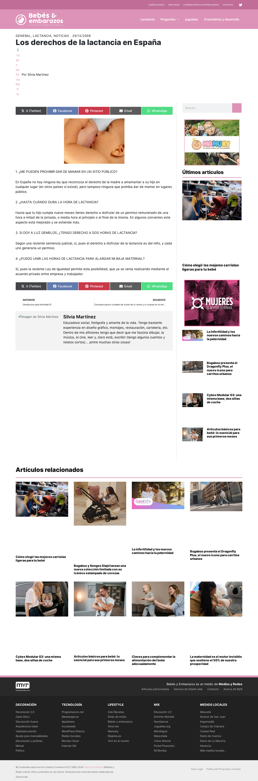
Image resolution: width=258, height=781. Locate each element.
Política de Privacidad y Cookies (223, 769)
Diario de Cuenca (210, 736)
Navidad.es (161, 721)
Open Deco (23, 716)
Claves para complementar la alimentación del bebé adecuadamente (153, 660)
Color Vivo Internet (93, 767)
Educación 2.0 (162, 712)
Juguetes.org (162, 726)
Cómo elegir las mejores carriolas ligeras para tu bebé (210, 267)
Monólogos (160, 731)
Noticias (61, 36)
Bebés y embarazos (120, 721)
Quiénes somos (157, 5)
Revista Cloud (70, 740)
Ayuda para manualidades (32, 736)
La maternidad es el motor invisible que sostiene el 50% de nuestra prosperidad (216, 660)
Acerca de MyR (232, 689)
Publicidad (174, 5)
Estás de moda (117, 716)
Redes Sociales (71, 736)
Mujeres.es (114, 736)
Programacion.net (73, 712)
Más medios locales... (213, 750)
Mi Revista (160, 750)
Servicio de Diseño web (188, 689)
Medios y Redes (230, 684)
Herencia (205, 745)
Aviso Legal (197, 769)
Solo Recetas (116, 712)
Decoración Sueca (27, 721)
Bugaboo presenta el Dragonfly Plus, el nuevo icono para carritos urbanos (222, 368)
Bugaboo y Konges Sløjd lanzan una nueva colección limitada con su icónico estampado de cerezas (100, 569)
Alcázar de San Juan (213, 716)
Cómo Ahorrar (162, 740)
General (23, 36)
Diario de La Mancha (212, 740)
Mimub (20, 745)
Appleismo (68, 721)
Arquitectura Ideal (27, 726)
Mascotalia (160, 736)
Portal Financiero (164, 745)
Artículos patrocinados (155, 689)
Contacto (228, 5)
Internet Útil (69, 745)
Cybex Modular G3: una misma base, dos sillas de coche (224, 398)
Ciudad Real (207, 731)
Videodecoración (26, 731)
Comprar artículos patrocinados (201, 5)
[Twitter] (240, 5)
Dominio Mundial (164, 716)
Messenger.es (70, 716)
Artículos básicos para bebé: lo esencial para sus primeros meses (223, 432)
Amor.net (113, 726)
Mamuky (113, 731)
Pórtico (20, 750)
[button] (177, 19)
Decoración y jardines (29, 740)
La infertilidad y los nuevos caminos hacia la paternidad (223, 335)
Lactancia (42, 36)
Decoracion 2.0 (25, 712)
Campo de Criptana (212, 726)
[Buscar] (237, 108)
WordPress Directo (73, 731)
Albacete (205, 712)
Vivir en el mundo (118, 740)
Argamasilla (207, 721)
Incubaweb (69, 726)
